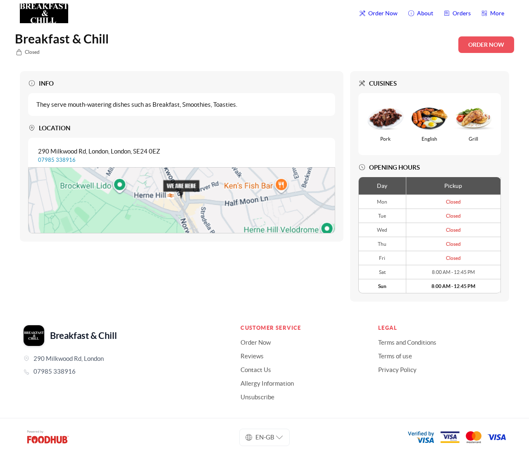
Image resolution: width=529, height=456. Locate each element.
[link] (120, 371)
